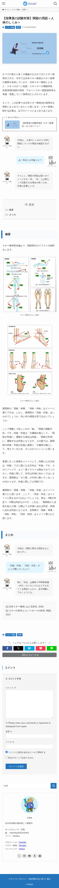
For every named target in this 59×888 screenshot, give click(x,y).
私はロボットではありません (21, 758)
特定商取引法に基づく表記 (39, 879)
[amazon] (35, 856)
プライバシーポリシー (18, 879)
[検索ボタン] (55, 3)
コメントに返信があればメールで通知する (27, 752)
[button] (7, 648)
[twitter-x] (19, 856)
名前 (9, 732)
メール (10, 742)
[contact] (40, 856)
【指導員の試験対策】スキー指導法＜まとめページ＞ (38, 124)
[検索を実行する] (54, 786)
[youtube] (29, 856)
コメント (11, 688)
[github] (24, 856)
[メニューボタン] (3, 3)
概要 (11, 210)
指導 (18, 27)
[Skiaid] (29, 3)
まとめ (12, 214)
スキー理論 (10, 27)
